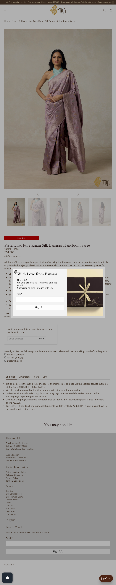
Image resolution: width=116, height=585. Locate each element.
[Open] (7, 578)
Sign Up (40, 307)
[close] (15, 271)
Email (19, 293)
